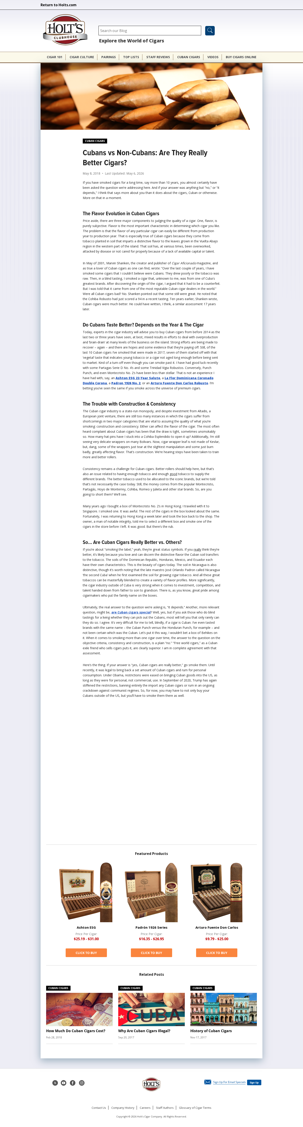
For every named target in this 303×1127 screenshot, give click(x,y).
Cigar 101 (54, 57)
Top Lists (131, 57)
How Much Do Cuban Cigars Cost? (75, 1030)
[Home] (67, 30)
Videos (212, 57)
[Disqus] (151, 772)
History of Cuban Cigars (211, 1030)
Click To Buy (86, 953)
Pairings (108, 57)
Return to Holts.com (59, 4)
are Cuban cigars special (131, 612)
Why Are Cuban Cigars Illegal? (144, 1030)
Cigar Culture (82, 57)
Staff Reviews (158, 57)
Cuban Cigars (188, 57)
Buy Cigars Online (241, 57)
